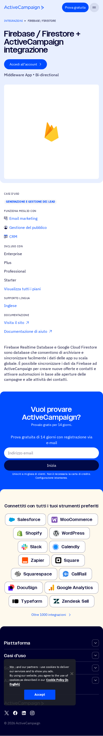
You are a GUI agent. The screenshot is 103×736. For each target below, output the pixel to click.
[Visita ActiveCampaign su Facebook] (15, 712)
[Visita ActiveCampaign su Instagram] (32, 712)
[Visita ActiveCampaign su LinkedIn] (23, 712)
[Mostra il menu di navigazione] (94, 7)
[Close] (72, 673)
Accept (39, 695)
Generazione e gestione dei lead (30, 201)
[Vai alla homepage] (24, 7)
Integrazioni (13, 20)
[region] (40, 682)
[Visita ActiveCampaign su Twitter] (6, 712)
